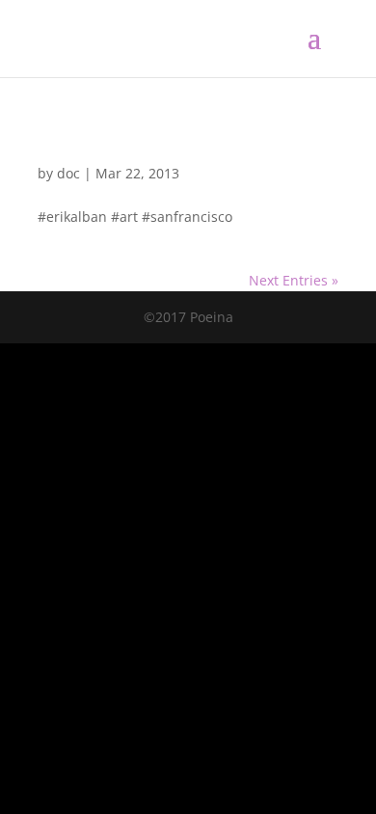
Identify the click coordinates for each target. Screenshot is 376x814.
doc (68, 173)
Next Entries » (293, 280)
